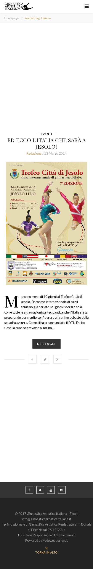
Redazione (34, 153)
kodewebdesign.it (55, 540)
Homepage (11, 18)
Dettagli (46, 344)
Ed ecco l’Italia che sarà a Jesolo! (46, 143)
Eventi (46, 134)
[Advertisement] (46, 79)
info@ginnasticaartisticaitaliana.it (46, 519)
